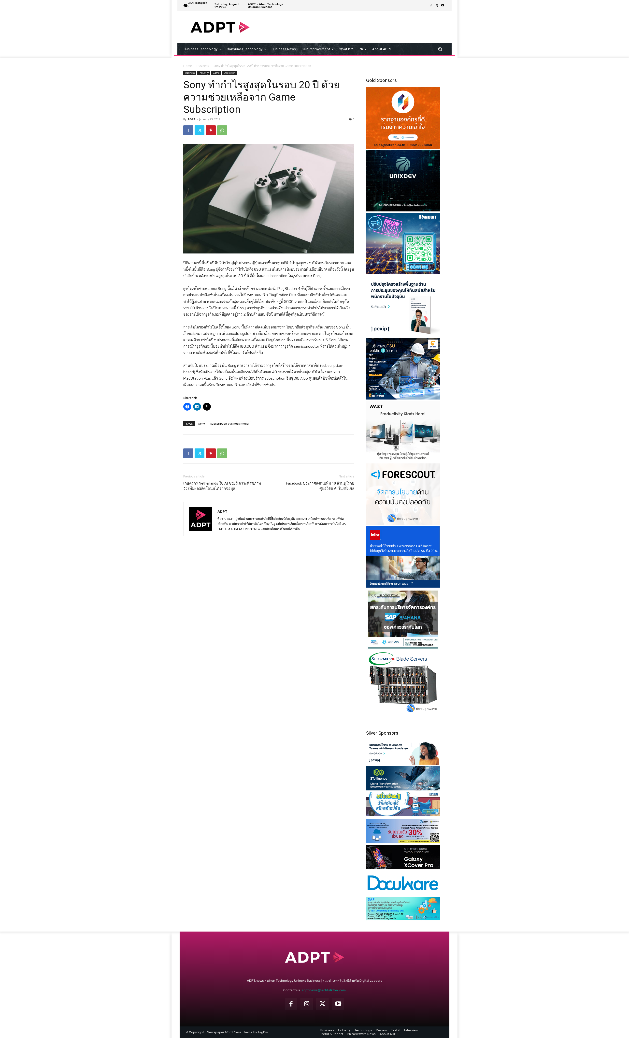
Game (216, 72)
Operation (229, 72)
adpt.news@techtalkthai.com (323, 990)
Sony (201, 423)
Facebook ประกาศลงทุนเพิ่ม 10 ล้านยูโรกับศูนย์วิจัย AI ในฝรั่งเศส (320, 486)
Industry (204, 72)
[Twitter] (437, 6)
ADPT (191, 119)
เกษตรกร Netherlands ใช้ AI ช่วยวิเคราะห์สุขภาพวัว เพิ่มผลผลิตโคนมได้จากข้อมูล (222, 486)
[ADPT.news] (220, 27)
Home (187, 66)
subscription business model (229, 423)
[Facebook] (431, 6)
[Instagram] (306, 1004)
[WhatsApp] (222, 130)
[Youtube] (443, 6)
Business (203, 66)
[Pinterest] (211, 130)
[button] (440, 49)
